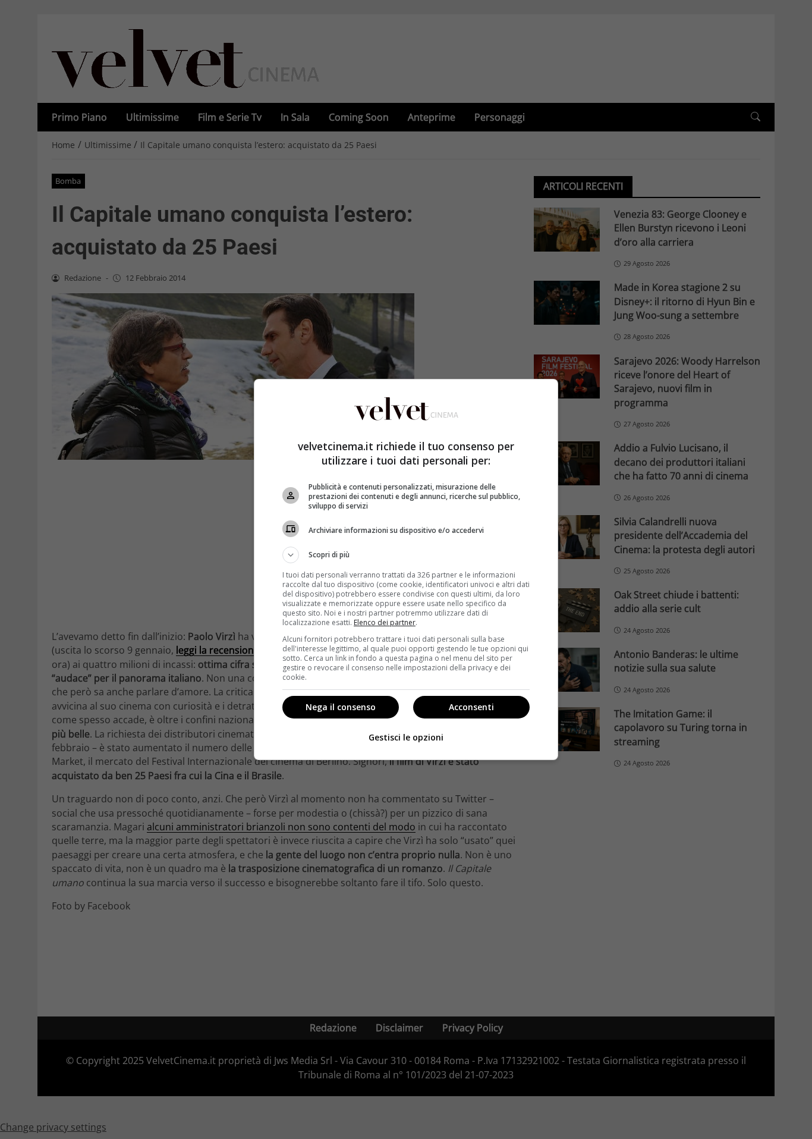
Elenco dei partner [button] (385, 622)
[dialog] (406, 569)
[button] (406, 555)
